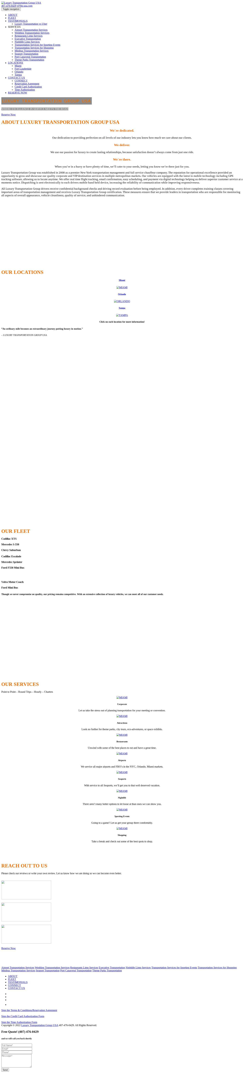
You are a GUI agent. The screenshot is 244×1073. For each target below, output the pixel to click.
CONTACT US (16, 77)
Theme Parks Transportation (29, 59)
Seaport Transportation (26, 53)
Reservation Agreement (27, 83)
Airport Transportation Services (31, 29)
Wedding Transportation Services (32, 32)
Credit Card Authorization (28, 86)
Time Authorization (25, 89)
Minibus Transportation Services (31, 50)
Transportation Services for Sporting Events (37, 44)
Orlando (19, 71)
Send (5, 1070)
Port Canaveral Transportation (30, 56)
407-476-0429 (8, 5)
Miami (18, 65)
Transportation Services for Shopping (34, 47)
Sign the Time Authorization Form (19, 1022)
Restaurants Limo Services (28, 35)
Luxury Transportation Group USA (39, 1025)
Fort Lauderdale (23, 68)
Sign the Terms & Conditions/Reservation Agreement (29, 1010)
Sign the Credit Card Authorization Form (22, 1016)
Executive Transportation (28, 38)
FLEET (12, 17)
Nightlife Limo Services (27, 41)
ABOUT (12, 14)
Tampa (18, 74)
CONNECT (21, 80)
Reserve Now (8, 114)
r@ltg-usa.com (24, 5)
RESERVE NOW (17, 92)
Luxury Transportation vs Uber (31, 23)
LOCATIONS (15, 62)
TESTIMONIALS (18, 20)
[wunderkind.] (122, 2)
